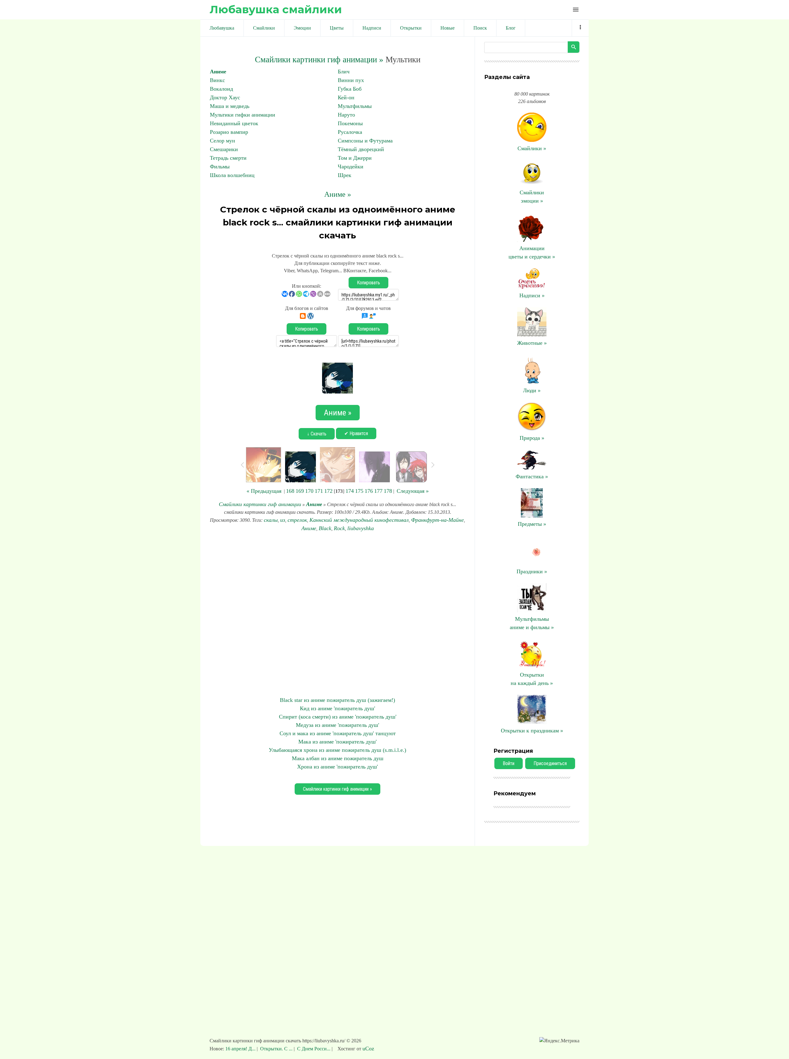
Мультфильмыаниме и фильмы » (532, 623)
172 (328, 491)
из (282, 520)
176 (369, 491)
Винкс (217, 80)
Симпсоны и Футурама (365, 141)
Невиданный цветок (234, 123)
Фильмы (220, 166)
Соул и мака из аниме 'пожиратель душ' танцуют (338, 733)
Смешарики (224, 149)
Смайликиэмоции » (532, 196)
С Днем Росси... (314, 1048)
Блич (344, 71)
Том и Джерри (355, 158)
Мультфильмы (355, 106)
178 (388, 491)
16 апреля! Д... (241, 1048)
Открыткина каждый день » (532, 679)
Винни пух (351, 80)
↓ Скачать (316, 434)
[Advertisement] (337, 614)
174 (349, 491)
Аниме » (337, 194)
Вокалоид (221, 89)
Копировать (368, 283)
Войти (508, 763)
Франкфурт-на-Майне (437, 520)
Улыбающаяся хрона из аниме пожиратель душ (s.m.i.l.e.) (337, 750)
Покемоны (350, 123)
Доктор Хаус (225, 97)
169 (300, 491)
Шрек (344, 175)
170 (309, 491)
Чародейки (350, 166)
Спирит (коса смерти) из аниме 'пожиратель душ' (337, 717)
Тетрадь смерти (228, 158)
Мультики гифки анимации (242, 115)
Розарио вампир (229, 132)
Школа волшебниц (232, 175)
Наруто (346, 115)
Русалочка (350, 132)
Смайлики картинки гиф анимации (260, 504)
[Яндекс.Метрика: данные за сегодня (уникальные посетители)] (559, 1041)
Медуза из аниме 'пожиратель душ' (337, 725)
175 (359, 491)
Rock (339, 528)
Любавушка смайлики (276, 9)
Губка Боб (350, 89)
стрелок (297, 520)
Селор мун (222, 141)
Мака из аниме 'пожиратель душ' (337, 742)
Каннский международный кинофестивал (359, 520)
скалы (271, 520)
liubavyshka (360, 528)
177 (378, 491)
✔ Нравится (356, 433)
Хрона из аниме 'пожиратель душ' (337, 767)
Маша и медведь (229, 106)
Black (325, 528)
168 (290, 491)
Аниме (218, 71)
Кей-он (346, 97)
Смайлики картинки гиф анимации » (319, 59)
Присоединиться (550, 763)
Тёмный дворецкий (361, 149)
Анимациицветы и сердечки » (532, 252)
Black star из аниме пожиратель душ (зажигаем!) (337, 700)
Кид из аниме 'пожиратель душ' (337, 708)
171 (319, 491)
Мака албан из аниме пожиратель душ (337, 758)
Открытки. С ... (276, 1048)
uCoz (368, 1048)
